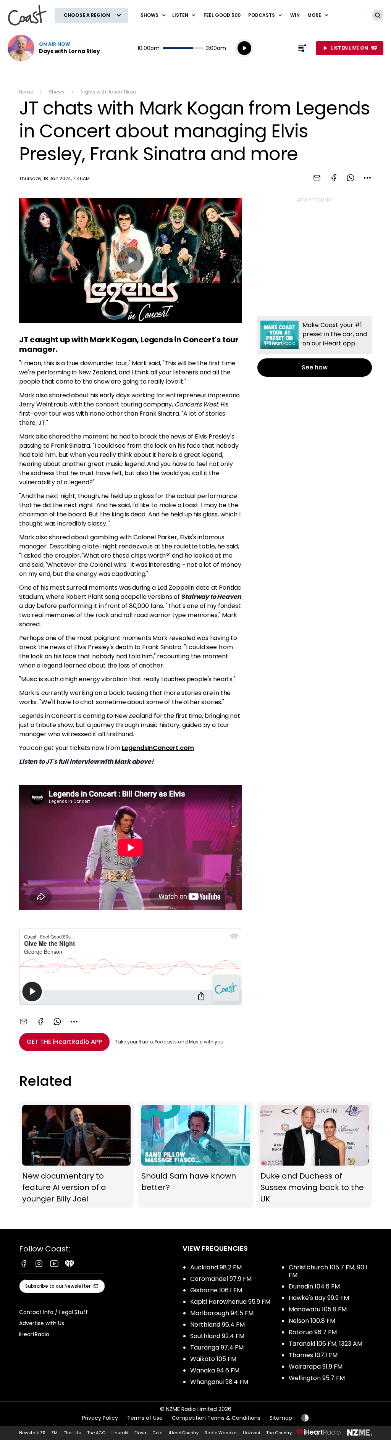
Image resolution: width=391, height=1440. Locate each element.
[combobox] (367, 177)
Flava (140, 1433)
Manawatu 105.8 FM (318, 1309)
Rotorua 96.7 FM (313, 1332)
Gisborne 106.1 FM (216, 1290)
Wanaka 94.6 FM (214, 1370)
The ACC (96, 1433)
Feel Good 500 (222, 15)
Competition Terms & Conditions (216, 1418)
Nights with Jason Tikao (108, 92)
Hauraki (119, 1433)
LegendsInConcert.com (158, 747)
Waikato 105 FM (213, 1359)
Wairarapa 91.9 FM (316, 1366)
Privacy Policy (100, 1418)
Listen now (54, 48)
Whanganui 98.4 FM (219, 1381)
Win (295, 15)
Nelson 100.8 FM (312, 1320)
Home (26, 92)
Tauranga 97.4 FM (217, 1347)
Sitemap (281, 1418)
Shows (57, 92)
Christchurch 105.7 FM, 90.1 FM (328, 1271)
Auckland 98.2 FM (216, 1267)
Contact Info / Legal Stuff (53, 1312)
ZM (54, 1433)
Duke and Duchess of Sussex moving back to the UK (314, 1155)
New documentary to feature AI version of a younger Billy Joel (76, 1155)
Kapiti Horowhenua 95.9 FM (230, 1301)
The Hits (72, 1433)
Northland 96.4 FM (217, 1324)
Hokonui (251, 1433)
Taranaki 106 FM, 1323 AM (325, 1343)
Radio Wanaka (221, 1433)
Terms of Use (145, 1418)
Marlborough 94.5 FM (222, 1313)
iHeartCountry (184, 1433)
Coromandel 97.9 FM (221, 1278)
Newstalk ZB (32, 1433)
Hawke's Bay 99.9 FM (319, 1297)
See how (314, 346)
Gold (157, 1433)
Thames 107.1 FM (313, 1355)
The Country (279, 1433)
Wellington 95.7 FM (317, 1378)
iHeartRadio (34, 1334)
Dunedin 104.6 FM (314, 1286)
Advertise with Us (41, 1323)
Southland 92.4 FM (217, 1336)
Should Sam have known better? (195, 1155)
